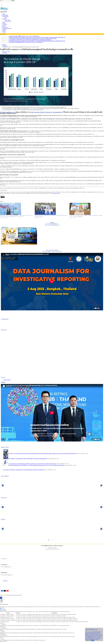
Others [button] (1, 637)
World (3, 26)
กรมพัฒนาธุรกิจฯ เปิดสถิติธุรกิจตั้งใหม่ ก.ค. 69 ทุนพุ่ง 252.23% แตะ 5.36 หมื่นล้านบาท (26, 42)
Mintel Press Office (56, 193)
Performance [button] (2, 626)
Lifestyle (4, 32)
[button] (3, 485)
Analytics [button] (2, 630)
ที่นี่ (27, 193)
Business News (5, 16)
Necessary (3, 609)
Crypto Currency (8, 21)
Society (3, 30)
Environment (4, 27)
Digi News (4, 18)
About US (5, 580)
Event (6, 17)
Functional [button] (2, 623)
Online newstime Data (6, 28)
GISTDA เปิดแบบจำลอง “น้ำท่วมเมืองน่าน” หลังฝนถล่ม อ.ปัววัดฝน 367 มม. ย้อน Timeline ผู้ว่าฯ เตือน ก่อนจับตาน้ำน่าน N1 (33, 38)
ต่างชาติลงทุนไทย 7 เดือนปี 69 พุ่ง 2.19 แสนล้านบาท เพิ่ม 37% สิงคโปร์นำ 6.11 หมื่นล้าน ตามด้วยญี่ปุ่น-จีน (30, 39)
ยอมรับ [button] (92, 640)
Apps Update (7, 20)
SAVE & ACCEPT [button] (3, 641)
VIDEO (3, 382)
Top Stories (4, 24)
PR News (4, 29)
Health (3, 22)
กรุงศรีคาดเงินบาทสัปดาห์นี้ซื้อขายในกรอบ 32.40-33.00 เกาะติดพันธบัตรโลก (24, 36)
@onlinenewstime (6, 379)
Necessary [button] (2, 608)
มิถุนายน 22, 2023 (6, 51)
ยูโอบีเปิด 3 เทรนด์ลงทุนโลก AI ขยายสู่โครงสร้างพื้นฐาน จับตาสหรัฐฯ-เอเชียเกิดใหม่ (27, 469)
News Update (5, 15)
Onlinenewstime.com (7, 112)
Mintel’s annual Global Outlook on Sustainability (45, 112)
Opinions (4, 23)
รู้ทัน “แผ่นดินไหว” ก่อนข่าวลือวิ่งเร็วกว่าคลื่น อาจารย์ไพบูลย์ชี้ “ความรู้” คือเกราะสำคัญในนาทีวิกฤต (27, 458)
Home (3, 14)
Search (13, 0)
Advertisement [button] (3, 634)
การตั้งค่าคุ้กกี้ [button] (88, 640)
